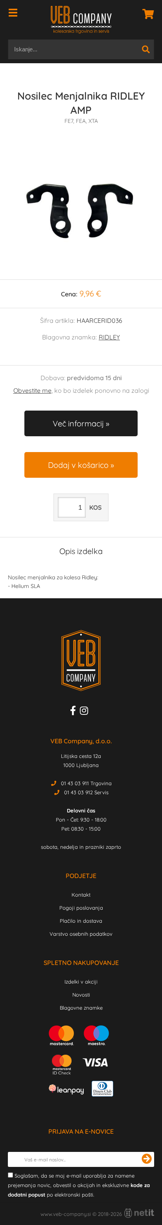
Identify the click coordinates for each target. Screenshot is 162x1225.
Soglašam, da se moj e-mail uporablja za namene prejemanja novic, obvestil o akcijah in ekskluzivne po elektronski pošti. (79, 1185)
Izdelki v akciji (81, 981)
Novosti (81, 994)
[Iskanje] (146, 49)
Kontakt (81, 894)
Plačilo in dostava (81, 921)
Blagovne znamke (81, 1007)
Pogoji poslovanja (81, 908)
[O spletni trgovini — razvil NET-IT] (139, 1213)
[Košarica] (146, 14)
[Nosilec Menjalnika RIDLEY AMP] (81, 209)
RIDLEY (109, 337)
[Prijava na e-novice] (146, 1159)
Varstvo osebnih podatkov (81, 934)
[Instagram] (86, 712)
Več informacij (78, 423)
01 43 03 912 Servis (86, 792)
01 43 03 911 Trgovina (86, 783)
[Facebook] (75, 712)
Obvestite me (32, 390)
